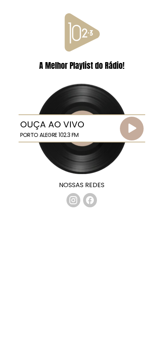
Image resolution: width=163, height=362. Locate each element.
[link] (73, 200)
